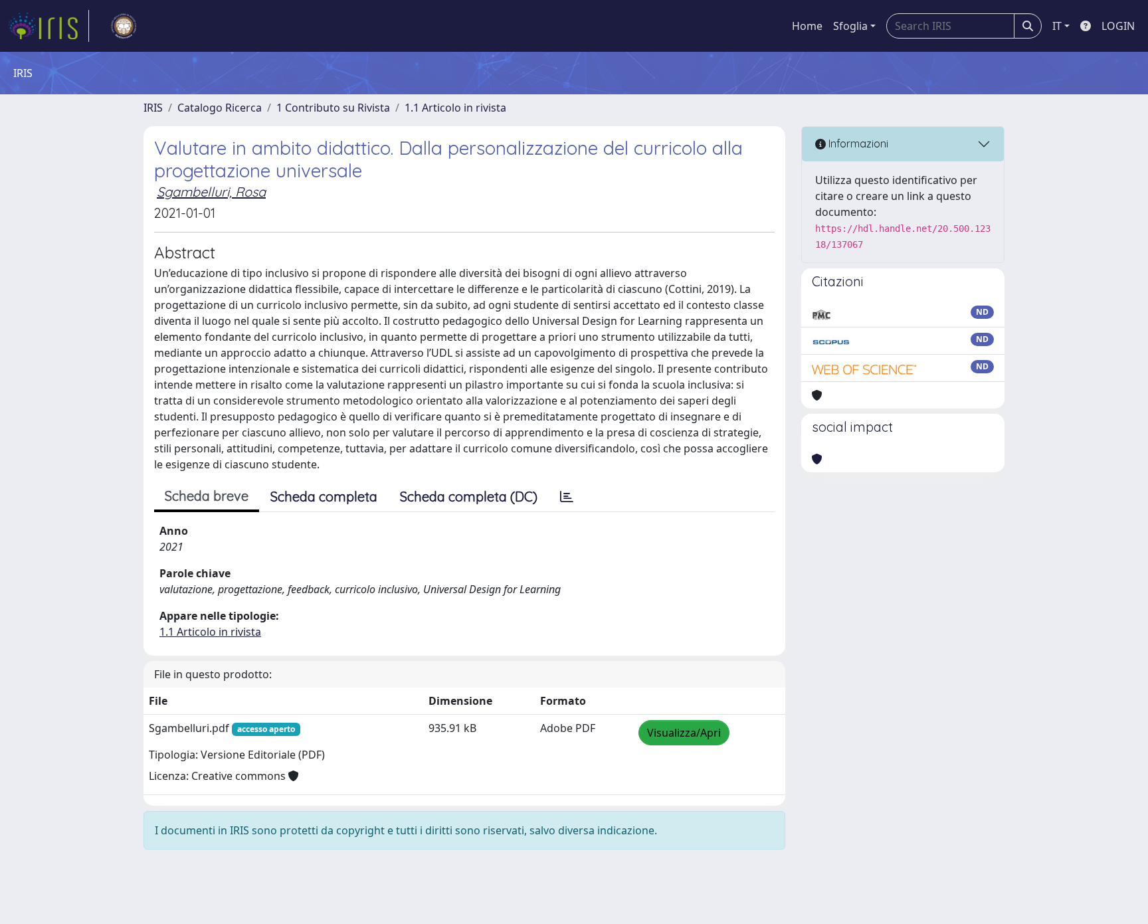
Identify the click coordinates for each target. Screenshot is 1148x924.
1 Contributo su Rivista (333, 107)
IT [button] (1057, 26)
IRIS (153, 107)
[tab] (567, 497)
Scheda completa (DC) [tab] (468, 496)
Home (807, 26)
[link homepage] (48, 26)
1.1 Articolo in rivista (455, 107)
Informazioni (857, 143)
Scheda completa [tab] (323, 496)
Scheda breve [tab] (206, 496)
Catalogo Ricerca (219, 107)
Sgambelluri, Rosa (211, 191)
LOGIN (1118, 26)
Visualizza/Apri (684, 732)
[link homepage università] (123, 26)
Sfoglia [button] (850, 26)
